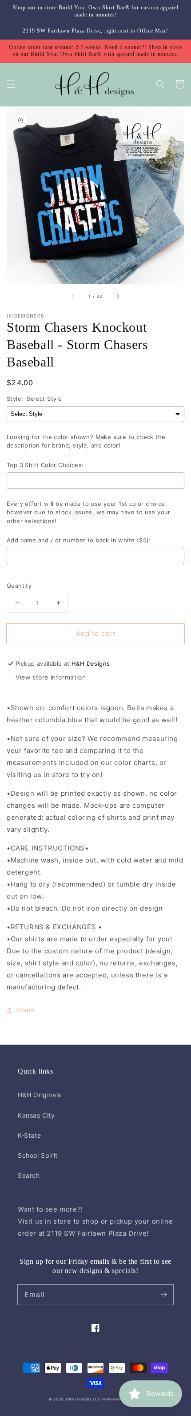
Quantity (19, 585)
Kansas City (36, 1115)
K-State (29, 1135)
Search (29, 1175)
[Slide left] (73, 296)
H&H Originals (39, 1095)
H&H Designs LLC (84, 1399)
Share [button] (26, 1009)
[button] (11, 84)
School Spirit (38, 1155)
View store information (51, 677)
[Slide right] (117, 296)
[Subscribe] (163, 1294)
